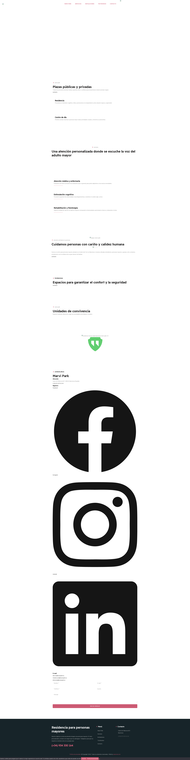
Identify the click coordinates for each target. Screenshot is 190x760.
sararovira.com (116, 754)
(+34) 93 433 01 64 (58, 383)
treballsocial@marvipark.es (60, 678)
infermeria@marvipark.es (59, 680)
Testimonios (102, 3)
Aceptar (84, 758)
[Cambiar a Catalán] (123, 3)
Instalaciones (89, 3)
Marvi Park (67, 3)
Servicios (78, 3)
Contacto (113, 3)
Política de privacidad (75, 754)
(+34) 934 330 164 (62, 745)
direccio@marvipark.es (58, 675)
